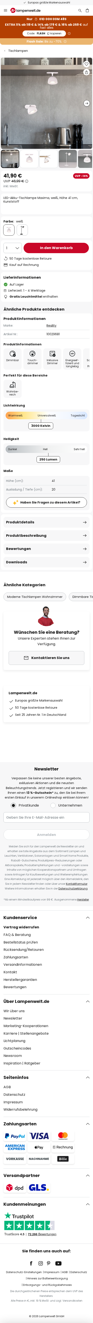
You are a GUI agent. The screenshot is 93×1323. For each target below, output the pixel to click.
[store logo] (28, 10)
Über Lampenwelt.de (26, 1001)
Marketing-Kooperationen (25, 1025)
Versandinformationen (22, 964)
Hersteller (83, 899)
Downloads (16, 562)
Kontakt (10, 972)
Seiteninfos (16, 1077)
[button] (10, 159)
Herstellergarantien (20, 979)
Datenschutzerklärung (73, 888)
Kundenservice (20, 918)
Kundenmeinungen (24, 1204)
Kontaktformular (76, 884)
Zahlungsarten (15, 957)
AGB (7, 1087)
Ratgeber (32, 1063)
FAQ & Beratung (17, 934)
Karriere (10, 1033)
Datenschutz (14, 1094)
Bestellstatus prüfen (20, 942)
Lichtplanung (14, 1040)
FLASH (44, 33)
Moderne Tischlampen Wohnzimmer (35, 597)
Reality (51, 325)
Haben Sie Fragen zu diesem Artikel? (50, 502)
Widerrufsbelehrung (20, 1109)
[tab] (46, 952)
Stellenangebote (34, 1033)
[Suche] (80, 10)
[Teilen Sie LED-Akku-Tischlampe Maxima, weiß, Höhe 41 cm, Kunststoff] (86, 72)
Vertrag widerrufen (21, 927)
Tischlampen (18, 51)
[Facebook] (34, 1263)
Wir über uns (14, 1011)
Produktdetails (20, 522)
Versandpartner (21, 1175)
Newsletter (12, 1018)
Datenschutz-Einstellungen (24, 1272)
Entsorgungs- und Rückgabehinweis (47, 1285)
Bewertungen (18, 548)
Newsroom (12, 1055)
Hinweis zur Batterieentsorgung (47, 1278)
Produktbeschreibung (26, 535)
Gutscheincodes (17, 1048)
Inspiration (12, 1063)
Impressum (13, 1102)
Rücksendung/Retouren (23, 949)
